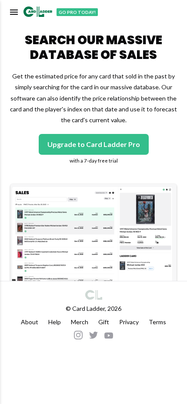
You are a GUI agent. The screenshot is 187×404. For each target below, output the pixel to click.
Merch (79, 322)
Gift (103, 322)
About (29, 322)
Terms (157, 322)
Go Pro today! (77, 12)
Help (54, 322)
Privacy (129, 322)
